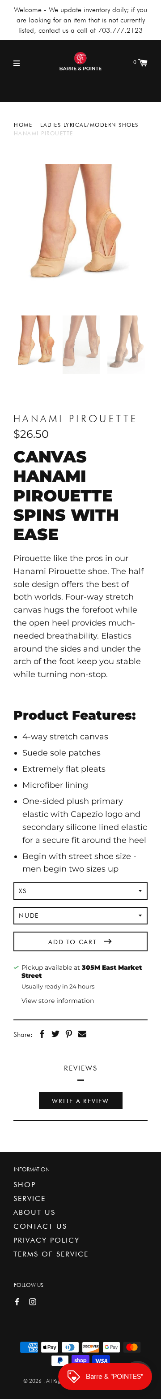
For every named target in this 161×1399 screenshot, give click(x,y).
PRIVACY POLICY (46, 1240)
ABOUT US (34, 1212)
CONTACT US (40, 1226)
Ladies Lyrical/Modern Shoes (89, 124)
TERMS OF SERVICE (51, 1254)
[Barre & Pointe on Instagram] (32, 1301)
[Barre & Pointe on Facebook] (17, 1301)
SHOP (24, 1184)
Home (23, 124)
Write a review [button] (80, 1101)
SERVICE (29, 1198)
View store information (57, 1001)
